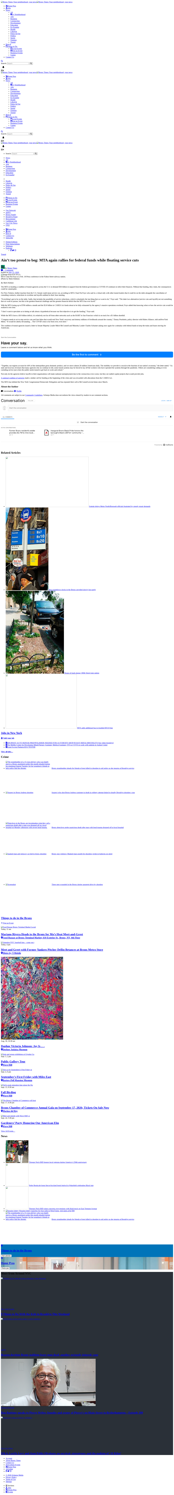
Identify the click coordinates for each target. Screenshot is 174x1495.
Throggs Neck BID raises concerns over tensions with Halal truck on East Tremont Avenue (63, 1209)
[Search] (2, 61)
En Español (14, 27)
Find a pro (5, 1268)
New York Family (7, 1309)
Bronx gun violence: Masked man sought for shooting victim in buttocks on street (82, 854)
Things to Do (12, 46)
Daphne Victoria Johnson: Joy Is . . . (23, 1048)
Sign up (169, 400)
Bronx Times (12, 268)
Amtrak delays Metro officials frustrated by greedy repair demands (119, 506)
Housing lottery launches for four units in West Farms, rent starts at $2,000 (47, 1211)
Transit (13, 42)
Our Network (11, 210)
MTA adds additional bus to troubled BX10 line (95, 728)
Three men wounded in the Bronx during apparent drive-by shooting (77, 884)
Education (14, 25)
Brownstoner (10, 219)
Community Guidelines (33, 395)
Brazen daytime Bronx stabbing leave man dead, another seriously (49, 1354)
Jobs (9, 8)
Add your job (8, 738)
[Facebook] (11, 250)
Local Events (17, 49)
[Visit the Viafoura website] (168, 445)
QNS (8, 225)
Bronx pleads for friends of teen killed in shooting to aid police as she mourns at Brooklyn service (93, 768)
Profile (19, 391)
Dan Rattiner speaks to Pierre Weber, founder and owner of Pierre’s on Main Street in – (72, 1412)
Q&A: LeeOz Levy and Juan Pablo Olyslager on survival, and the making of (61, 1453)
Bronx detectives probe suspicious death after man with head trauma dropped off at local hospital (88, 827)
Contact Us (10, 57)
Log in (163, 400)
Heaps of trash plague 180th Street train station (81, 673)
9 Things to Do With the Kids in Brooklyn (35, 1314)
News (8, 10)
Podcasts (9, 248)
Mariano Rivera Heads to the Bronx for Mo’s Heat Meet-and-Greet (42, 936)
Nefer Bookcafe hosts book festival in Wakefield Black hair (61, 1185)
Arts (12, 17)
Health (12, 29)
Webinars (9, 246)
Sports (12, 38)
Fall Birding (8, 1094)
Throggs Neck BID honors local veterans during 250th (58, 1162)
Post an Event (17, 51)
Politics (13, 36)
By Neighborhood (18, 14)
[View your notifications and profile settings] (3, 67)
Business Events (16, 53)
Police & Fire (15, 34)
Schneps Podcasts (7, 1408)
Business (13, 19)
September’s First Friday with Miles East (26, 1078)
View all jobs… (7, 752)
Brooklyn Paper (12, 217)
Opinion (13, 40)
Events (10, 1492)
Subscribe (9, 238)
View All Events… (8, 1131)
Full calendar (6, 1256)
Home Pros (12, 1490)
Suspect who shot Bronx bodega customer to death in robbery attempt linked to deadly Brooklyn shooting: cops (93, 793)
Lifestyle (13, 32)
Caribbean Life (11, 221)
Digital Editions (11, 242)
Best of (8, 44)
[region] (87, 422)
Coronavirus (15, 21)
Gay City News (11, 223)
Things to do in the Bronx (16, 918)
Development (15, 23)
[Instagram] (15, 250)
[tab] (7, 417)
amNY (8, 212)
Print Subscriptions (13, 244)
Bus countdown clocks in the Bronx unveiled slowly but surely (72, 590)
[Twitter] (13, 250)
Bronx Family (11, 215)
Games (13, 55)
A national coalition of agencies (12, 378)
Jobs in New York (11, 732)
